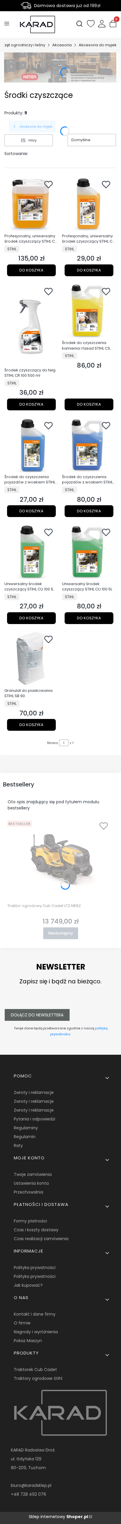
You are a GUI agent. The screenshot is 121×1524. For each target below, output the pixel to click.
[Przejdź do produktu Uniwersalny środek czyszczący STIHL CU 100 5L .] (89, 552)
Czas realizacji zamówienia (41, 1239)
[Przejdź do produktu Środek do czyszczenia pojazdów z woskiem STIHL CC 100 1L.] (31, 445)
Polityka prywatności (35, 1267)
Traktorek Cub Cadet (35, 1369)
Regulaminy (26, 1128)
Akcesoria (62, 45)
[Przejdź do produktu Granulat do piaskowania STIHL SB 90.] (31, 659)
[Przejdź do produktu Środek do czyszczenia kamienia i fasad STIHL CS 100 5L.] (89, 311)
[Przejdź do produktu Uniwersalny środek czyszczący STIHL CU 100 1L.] (31, 552)
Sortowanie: (16, 154)
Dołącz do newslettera (37, 1015)
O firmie (22, 1323)
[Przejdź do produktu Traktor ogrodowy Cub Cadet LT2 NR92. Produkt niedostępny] (60, 859)
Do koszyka (31, 270)
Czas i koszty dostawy (36, 1230)
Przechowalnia (28, 1192)
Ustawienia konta (31, 1183)
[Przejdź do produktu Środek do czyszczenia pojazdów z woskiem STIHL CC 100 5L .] (89, 445)
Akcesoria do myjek (98, 45)
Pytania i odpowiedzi (34, 1119)
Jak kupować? (28, 1285)
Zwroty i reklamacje (34, 1092)
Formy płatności (30, 1221)
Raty (18, 1145)
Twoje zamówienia (33, 1174)
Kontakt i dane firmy (35, 1314)
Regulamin (25, 1137)
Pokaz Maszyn (28, 1341)
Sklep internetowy (58, 1517)
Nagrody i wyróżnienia (36, 1332)
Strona (52, 742)
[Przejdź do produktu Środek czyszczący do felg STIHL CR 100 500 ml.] (31, 324)
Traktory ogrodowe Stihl (38, 1378)
